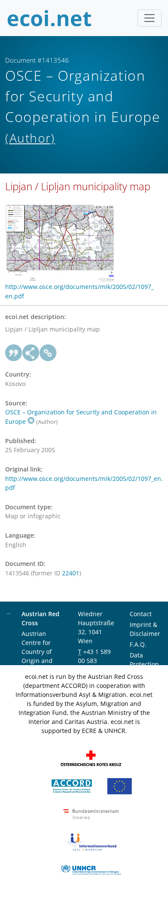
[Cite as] (13, 353)
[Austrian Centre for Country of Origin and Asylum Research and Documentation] (72, 785)
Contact (141, 614)
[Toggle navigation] (149, 18)
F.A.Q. (138, 644)
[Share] (31, 353)
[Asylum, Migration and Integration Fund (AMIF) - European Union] (119, 785)
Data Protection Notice (144, 664)
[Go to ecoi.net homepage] (49, 18)
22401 (70, 573)
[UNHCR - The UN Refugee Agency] (91, 869)
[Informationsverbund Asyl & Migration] (90, 841)
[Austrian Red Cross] (91, 758)
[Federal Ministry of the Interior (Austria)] (90, 813)
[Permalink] (48, 353)
